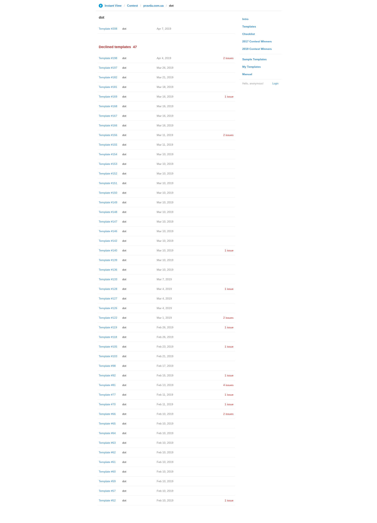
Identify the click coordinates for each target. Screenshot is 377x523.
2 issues (228, 58)
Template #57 (107, 490)
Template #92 (107, 375)
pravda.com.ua (153, 5)
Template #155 (108, 144)
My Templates (251, 66)
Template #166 (108, 125)
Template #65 (107, 423)
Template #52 (107, 500)
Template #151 (108, 183)
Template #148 (108, 212)
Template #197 (108, 67)
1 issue (229, 96)
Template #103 (108, 356)
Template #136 (108, 269)
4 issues (228, 385)
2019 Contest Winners (257, 48)
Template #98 (107, 365)
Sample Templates (254, 59)
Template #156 (108, 135)
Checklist (248, 34)
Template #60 (107, 471)
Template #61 (107, 462)
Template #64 (107, 433)
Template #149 (108, 202)
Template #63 (107, 442)
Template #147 (108, 221)
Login (275, 83)
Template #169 (108, 96)
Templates (249, 26)
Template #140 (108, 250)
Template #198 (108, 58)
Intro (245, 19)
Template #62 (107, 452)
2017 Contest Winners (257, 41)
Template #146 (108, 231)
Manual (247, 74)
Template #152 (108, 173)
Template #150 (108, 192)
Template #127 (108, 298)
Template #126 (108, 308)
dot (124, 28)
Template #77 (107, 394)
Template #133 (108, 279)
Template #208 (108, 28)
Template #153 (108, 163)
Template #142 (108, 240)
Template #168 (108, 106)
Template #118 (108, 337)
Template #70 (107, 404)
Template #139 (108, 260)
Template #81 (107, 385)
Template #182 (108, 77)
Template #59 (107, 481)
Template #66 (107, 413)
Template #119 (108, 327)
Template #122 (108, 317)
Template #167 (108, 115)
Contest (132, 5)
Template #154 (108, 154)
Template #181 (108, 87)
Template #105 (108, 346)
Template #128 (108, 288)
